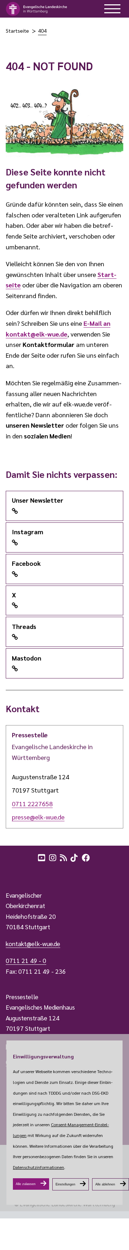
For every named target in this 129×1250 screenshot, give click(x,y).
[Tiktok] (75, 856)
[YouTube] (42, 856)
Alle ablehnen (105, 1184)
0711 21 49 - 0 (26, 960)
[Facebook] (86, 856)
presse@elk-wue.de (38, 817)
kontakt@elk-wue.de (33, 944)
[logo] (37, 9)
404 (42, 30)
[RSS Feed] (64, 856)
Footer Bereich (19, 873)
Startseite (17, 30)
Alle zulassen (25, 1184)
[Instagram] (53, 856)
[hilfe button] (112, 8)
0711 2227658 (32, 803)
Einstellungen (65, 1184)
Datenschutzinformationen (38, 1167)
